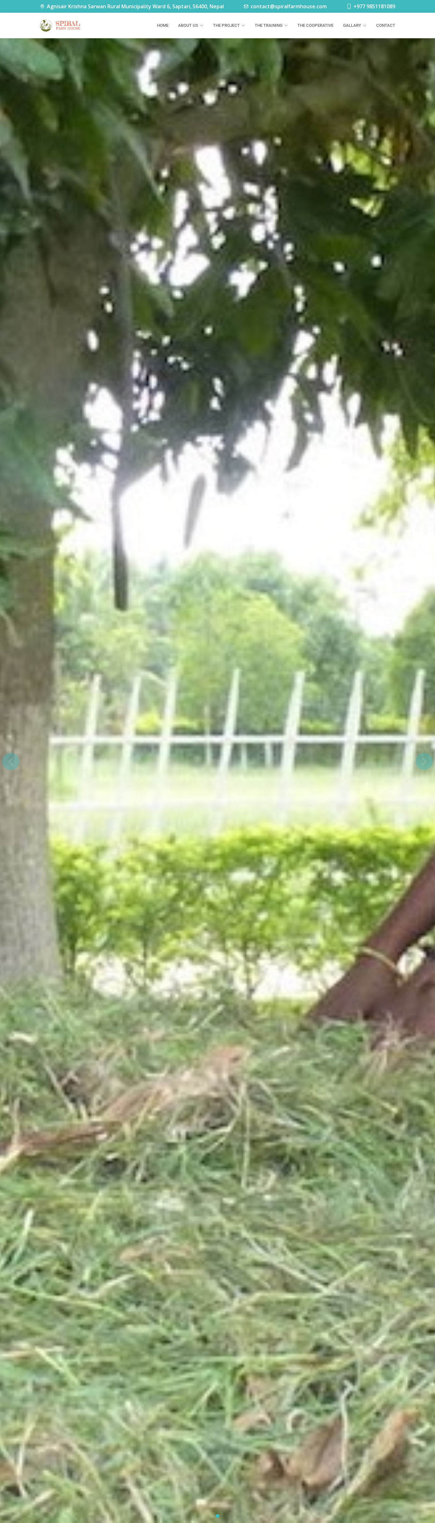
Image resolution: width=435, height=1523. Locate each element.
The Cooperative (315, 25)
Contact (385, 25)
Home (162, 25)
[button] (11, 761)
